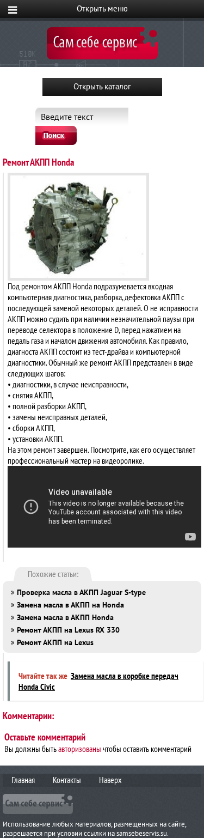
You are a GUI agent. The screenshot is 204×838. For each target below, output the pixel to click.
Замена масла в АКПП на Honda (70, 605)
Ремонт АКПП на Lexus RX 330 (68, 630)
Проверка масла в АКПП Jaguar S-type (81, 592)
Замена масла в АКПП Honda (65, 617)
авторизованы (79, 748)
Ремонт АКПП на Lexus (55, 642)
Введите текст (67, 116)
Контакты (67, 779)
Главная (23, 779)
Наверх (110, 779)
